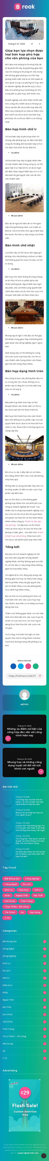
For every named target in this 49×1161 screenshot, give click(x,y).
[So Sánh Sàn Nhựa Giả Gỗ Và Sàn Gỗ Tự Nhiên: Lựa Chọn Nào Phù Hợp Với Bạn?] (8, 853)
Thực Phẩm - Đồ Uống (17, 906)
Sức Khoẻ (10, 901)
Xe (22, 912)
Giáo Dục (23, 890)
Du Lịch (27, 884)
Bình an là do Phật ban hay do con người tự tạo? (29, 814)
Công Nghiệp (32, 878)
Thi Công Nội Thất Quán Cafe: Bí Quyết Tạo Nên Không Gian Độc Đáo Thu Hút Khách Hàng (30, 841)
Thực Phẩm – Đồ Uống (14, 1036)
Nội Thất (38, 895)
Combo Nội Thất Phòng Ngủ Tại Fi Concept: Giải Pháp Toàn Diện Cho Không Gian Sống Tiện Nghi (30, 828)
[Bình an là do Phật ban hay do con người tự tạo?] (8, 813)
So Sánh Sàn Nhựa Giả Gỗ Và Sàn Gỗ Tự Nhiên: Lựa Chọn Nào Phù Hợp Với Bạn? (30, 854)
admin (25, 704)
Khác (7, 895)
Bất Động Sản (12, 878)
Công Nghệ (11, 884)
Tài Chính (10, 912)
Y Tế (7, 918)
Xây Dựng (35, 912)
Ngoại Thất (22, 895)
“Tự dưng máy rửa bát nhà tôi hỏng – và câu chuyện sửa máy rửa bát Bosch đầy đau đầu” (29, 802)
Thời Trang (27, 901)
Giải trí (37, 890)
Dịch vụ (9, 890)
